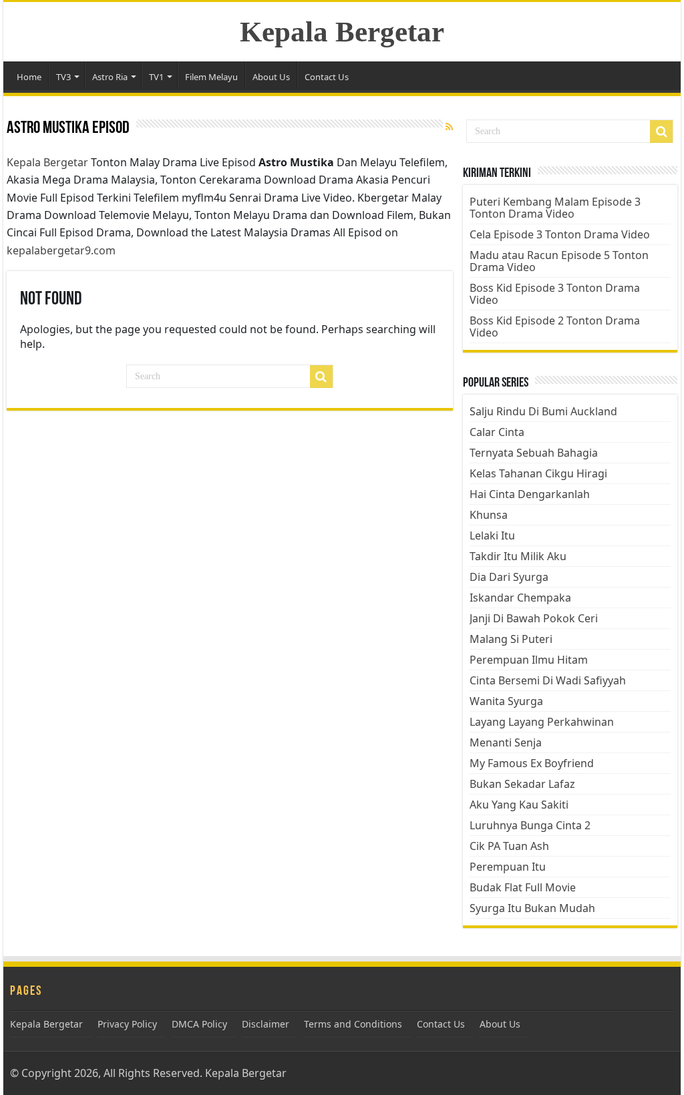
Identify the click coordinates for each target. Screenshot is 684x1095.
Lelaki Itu (492, 535)
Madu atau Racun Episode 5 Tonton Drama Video (559, 261)
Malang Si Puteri (511, 639)
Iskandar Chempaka (520, 597)
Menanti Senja (506, 742)
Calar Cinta (497, 432)
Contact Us (327, 77)
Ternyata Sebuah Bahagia (534, 452)
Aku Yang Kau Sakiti (519, 804)
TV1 (156, 77)
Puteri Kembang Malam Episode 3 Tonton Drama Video (555, 207)
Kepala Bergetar (342, 31)
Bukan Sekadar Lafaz (522, 784)
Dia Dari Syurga (509, 577)
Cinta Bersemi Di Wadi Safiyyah (548, 680)
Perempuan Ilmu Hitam (529, 659)
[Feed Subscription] (449, 126)
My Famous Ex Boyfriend (532, 763)
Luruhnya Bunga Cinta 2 (530, 825)
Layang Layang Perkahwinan (542, 721)
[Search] (321, 376)
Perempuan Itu (508, 866)
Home (29, 77)
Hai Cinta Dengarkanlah (530, 494)
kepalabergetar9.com (61, 250)
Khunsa (489, 514)
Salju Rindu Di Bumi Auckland (543, 411)
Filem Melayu (211, 77)
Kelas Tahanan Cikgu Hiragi (538, 473)
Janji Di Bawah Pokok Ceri (534, 618)
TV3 (63, 77)
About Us (271, 77)
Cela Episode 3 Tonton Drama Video (560, 234)
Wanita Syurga (506, 701)
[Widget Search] (661, 131)
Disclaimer (265, 1024)
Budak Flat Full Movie (523, 887)
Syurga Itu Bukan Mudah (532, 908)
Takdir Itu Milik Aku (518, 556)
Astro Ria (110, 77)
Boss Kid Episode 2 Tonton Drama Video (555, 326)
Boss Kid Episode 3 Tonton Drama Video (555, 293)
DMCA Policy (199, 1024)
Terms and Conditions (353, 1024)
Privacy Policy (127, 1024)
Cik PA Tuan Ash (509, 846)
